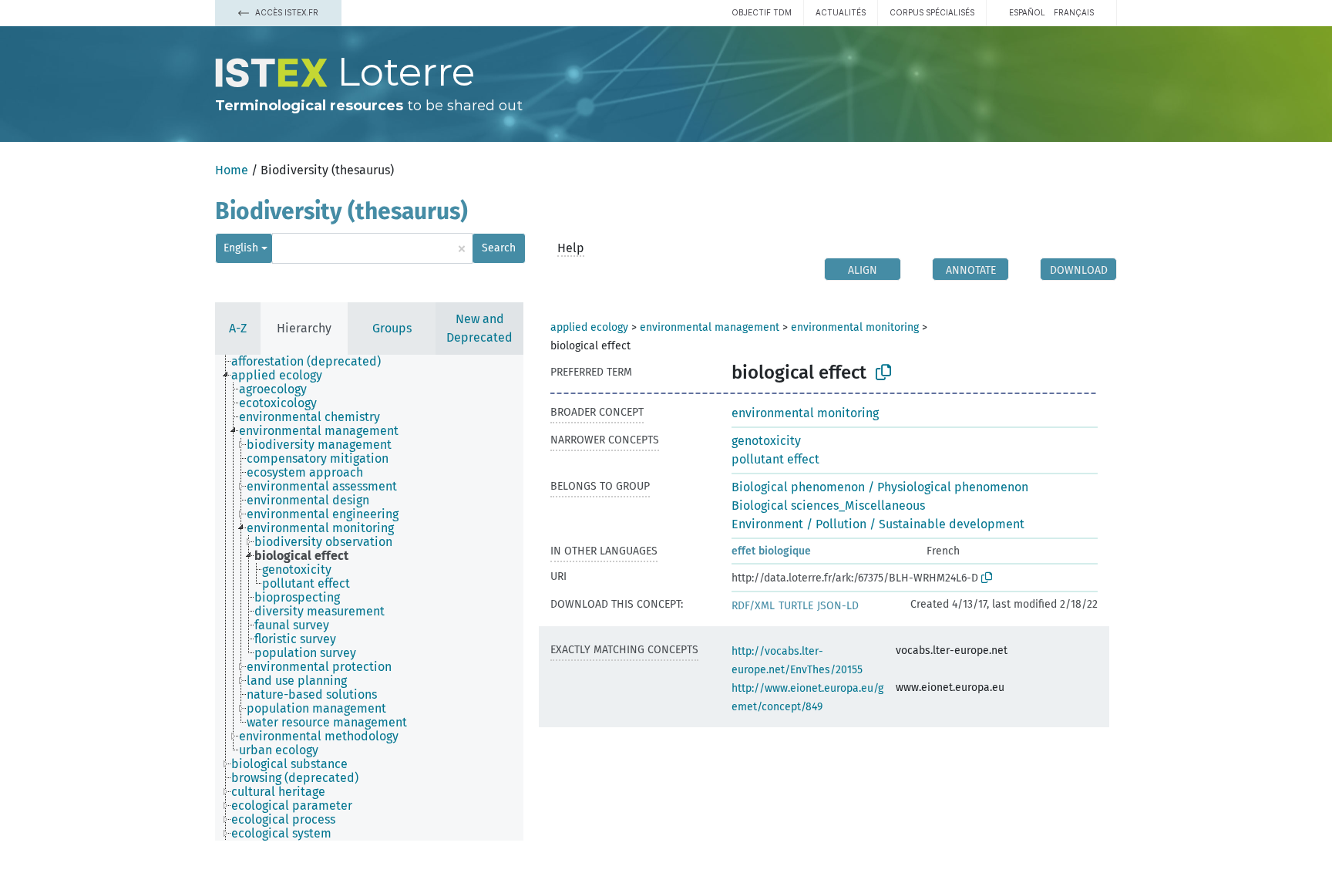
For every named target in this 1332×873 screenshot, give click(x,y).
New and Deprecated (479, 328)
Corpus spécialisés (932, 12)
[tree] (369, 598)
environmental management (709, 327)
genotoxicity (766, 440)
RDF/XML (753, 605)
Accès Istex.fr (285, 12)
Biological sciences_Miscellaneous (828, 505)
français (1074, 12)
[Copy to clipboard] (883, 372)
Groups (392, 328)
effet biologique (771, 551)
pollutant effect (775, 459)
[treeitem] (312, 362)
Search (499, 247)
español (1027, 12)
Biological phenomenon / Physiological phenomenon (880, 487)
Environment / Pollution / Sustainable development (878, 524)
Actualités (841, 12)
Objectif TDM (762, 12)
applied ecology (589, 327)
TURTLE (796, 605)
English (241, 247)
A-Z (238, 328)
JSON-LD (838, 605)
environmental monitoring (855, 327)
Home (231, 170)
